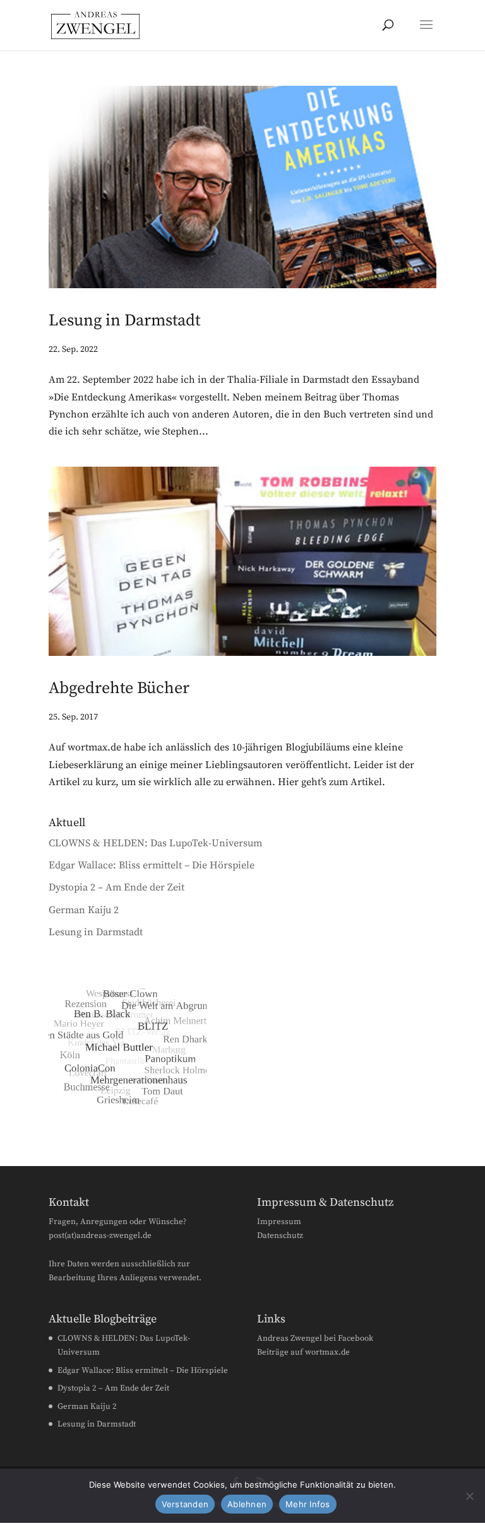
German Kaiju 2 (84, 910)
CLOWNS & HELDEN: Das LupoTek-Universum (155, 843)
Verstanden (185, 1504)
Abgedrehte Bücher (119, 688)
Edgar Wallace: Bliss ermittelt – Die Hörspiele (151, 865)
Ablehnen (246, 1504)
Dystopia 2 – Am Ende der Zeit (116, 887)
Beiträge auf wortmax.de (303, 1352)
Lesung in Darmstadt (124, 320)
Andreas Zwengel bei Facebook (315, 1338)
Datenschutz (280, 1235)
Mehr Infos (307, 1504)
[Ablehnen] (469, 1496)
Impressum (279, 1222)
